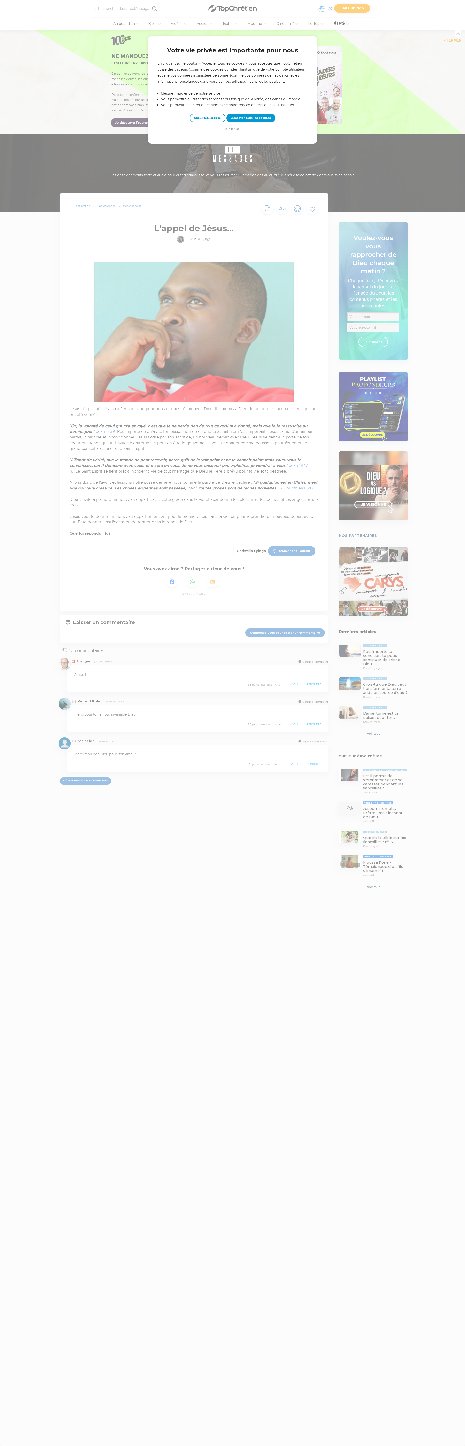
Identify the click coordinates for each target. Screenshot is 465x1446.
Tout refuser (232, 129)
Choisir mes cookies (207, 117)
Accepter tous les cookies (251, 117)
